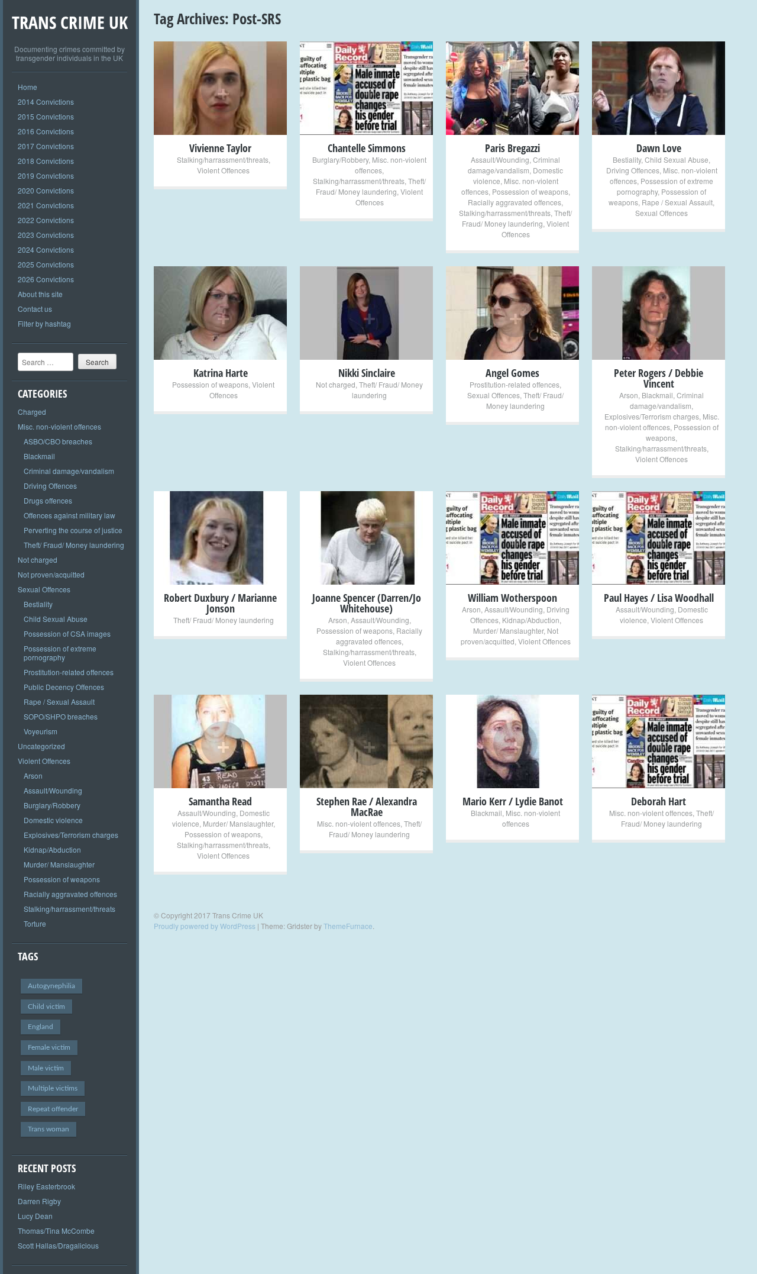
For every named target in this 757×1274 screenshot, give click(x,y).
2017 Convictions (46, 146)
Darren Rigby (39, 1201)
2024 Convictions (46, 249)
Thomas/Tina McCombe (56, 1230)
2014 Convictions (46, 101)
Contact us (35, 309)
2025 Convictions (46, 264)
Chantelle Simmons (367, 148)
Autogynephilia (51, 985)
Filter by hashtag (44, 323)
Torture (35, 923)
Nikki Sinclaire (366, 373)
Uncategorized (41, 746)
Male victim (46, 1068)
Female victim (49, 1047)
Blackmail (39, 456)
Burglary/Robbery (52, 805)
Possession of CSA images (67, 633)
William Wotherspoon (512, 598)
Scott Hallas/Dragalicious (58, 1245)
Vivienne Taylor (220, 148)
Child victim (46, 1006)
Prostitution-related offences (69, 672)
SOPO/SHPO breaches (61, 716)
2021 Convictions (46, 205)
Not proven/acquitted (51, 574)
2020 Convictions (46, 190)
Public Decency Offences (64, 687)
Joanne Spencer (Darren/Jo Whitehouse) (366, 603)
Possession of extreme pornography (60, 652)
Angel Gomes (512, 373)
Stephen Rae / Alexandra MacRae (366, 806)
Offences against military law (69, 515)
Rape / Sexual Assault (59, 701)
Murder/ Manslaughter (59, 864)
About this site (40, 294)
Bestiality (38, 604)
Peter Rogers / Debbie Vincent (658, 378)
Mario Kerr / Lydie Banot (512, 801)
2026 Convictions (46, 279)
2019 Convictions (46, 175)
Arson (33, 775)
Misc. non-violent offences (59, 426)
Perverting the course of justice (73, 530)
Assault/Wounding (53, 790)
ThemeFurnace (348, 926)
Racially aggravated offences (70, 894)
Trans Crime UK (70, 22)
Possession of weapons (62, 879)
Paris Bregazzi (512, 148)
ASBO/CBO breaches (58, 441)
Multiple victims (52, 1088)
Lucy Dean (35, 1216)
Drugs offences (48, 500)
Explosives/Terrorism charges (71, 835)
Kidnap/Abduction (52, 849)
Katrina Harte (220, 373)
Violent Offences (44, 761)
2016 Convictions (46, 131)
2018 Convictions (46, 161)
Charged (32, 412)
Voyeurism (40, 731)
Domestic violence (53, 820)
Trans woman (48, 1129)
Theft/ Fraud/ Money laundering (74, 545)
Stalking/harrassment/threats (69, 909)
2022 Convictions (46, 220)
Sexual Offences (44, 589)
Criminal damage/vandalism (69, 471)
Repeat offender (53, 1108)
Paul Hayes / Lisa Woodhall (659, 598)
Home (27, 87)
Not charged (37, 559)
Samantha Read (220, 801)
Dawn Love (658, 148)
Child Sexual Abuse (56, 619)
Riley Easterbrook (46, 1186)
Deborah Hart (658, 801)
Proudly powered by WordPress (204, 926)
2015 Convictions (46, 116)
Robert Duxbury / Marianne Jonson (220, 603)
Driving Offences (50, 485)
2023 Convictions (46, 235)
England (40, 1026)
